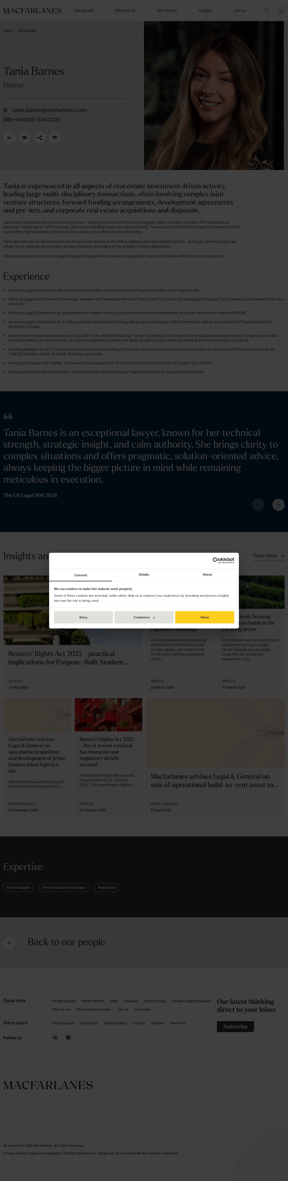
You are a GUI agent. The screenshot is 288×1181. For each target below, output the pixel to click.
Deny (83, 617)
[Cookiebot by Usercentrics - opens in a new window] (215, 561)
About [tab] (207, 574)
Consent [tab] (80, 575)
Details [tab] (144, 574)
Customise (142, 617)
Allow (204, 617)
